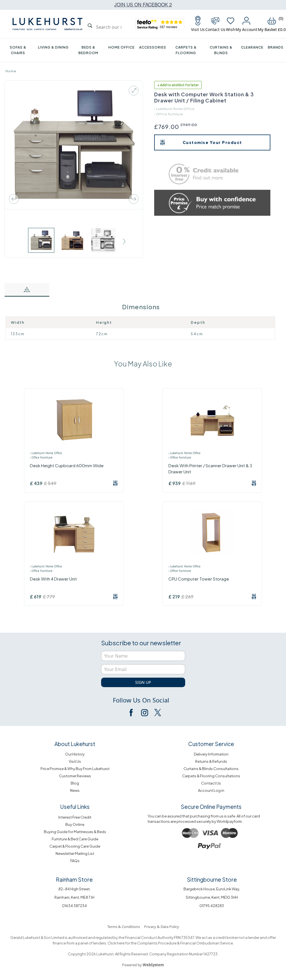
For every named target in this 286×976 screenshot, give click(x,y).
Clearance (252, 47)
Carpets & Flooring (186, 50)
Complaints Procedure (157, 943)
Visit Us (75, 761)
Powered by (143, 964)
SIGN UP (143, 682)
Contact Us (211, 783)
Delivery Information (211, 754)
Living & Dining (53, 47)
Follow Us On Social (141, 700)
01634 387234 (74, 905)
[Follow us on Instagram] (144, 712)
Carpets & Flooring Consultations (211, 776)
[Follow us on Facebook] (131, 712)
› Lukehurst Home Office (174, 109)
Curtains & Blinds (221, 50)
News (75, 790)
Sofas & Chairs (18, 50)
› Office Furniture (168, 114)
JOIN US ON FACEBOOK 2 (143, 4)
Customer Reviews (75, 776)
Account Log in (211, 790)
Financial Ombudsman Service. (207, 943)
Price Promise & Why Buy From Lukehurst (74, 768)
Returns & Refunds (211, 761)
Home (11, 71)
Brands (275, 47)
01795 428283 (211, 905)
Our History (75, 754)
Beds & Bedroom (88, 50)
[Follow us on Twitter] (157, 712)
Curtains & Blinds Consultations (211, 768)
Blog (75, 783)
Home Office (121, 47)
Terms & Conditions (123, 926)
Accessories (152, 47)
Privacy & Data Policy (161, 926)
